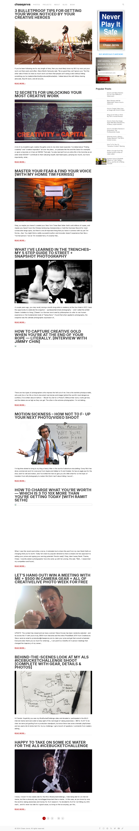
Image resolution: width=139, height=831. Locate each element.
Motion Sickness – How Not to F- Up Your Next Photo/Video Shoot (52, 416)
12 (58, 818)
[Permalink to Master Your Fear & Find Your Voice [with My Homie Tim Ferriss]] (53, 199)
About (57, 5)
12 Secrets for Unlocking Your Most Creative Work (48, 94)
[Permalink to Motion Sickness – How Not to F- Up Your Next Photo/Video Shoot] (53, 447)
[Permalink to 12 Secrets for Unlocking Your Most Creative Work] (53, 121)
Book (72, 5)
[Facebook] (100, 828)
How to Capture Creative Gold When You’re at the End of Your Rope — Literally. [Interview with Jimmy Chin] (51, 336)
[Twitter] (115, 828)
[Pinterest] (107, 828)
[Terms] (122, 828)
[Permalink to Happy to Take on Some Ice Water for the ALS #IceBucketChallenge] (53, 771)
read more (20, 83)
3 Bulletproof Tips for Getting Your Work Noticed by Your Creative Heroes (48, 14)
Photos (36, 5)
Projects (47, 5)
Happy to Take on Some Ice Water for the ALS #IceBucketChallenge (51, 744)
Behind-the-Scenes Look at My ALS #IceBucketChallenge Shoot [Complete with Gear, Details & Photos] (52, 662)
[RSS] (111, 828)
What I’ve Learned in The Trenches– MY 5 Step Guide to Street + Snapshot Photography (53, 253)
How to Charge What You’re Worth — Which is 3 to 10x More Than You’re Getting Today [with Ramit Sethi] (53, 495)
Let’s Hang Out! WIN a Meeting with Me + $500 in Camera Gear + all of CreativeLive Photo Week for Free (52, 578)
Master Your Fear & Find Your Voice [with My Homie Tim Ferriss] (53, 173)
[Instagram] (103, 828)
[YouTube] (119, 828)
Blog (65, 5)
